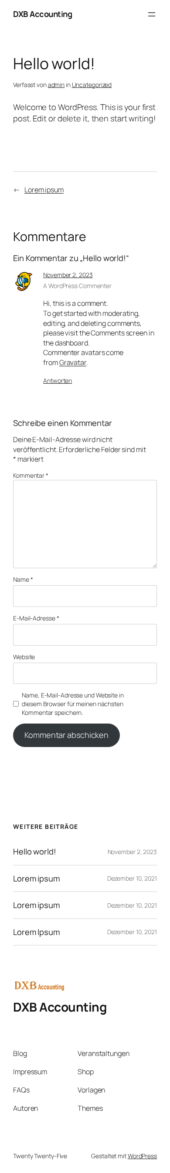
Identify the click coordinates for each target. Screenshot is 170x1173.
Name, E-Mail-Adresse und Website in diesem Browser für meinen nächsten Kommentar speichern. (73, 703)
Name (23, 579)
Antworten (57, 380)
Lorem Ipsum (36, 932)
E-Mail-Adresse (36, 618)
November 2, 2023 (67, 275)
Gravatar (72, 362)
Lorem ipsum (44, 189)
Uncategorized (92, 84)
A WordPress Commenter (77, 286)
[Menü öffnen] (151, 14)
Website (24, 657)
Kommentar (30, 475)
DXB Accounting (42, 14)
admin (56, 84)
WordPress (142, 1156)
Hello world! (34, 851)
